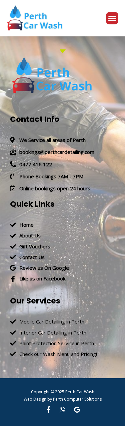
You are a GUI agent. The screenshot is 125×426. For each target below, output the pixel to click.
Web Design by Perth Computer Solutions (63, 399)
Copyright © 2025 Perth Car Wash (62, 392)
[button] (112, 18)
